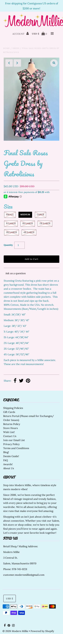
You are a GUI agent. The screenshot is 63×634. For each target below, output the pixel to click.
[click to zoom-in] (54, 63)
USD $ (35, 33)
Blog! (6, 452)
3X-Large (11, 232)
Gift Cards (9, 412)
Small (10, 214)
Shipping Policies (13, 408)
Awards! (8, 464)
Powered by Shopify (42, 631)
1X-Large (27, 223)
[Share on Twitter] (21, 381)
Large (40, 214)
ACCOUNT (18, 33)
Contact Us (9, 436)
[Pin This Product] (28, 381)
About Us (8, 468)
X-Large (11, 223)
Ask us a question (15, 273)
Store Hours (10, 428)
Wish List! (9, 432)
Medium (25, 214)
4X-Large (29, 232)
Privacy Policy (11, 444)
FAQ (5, 460)
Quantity (8, 245)
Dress (16, 48)
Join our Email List (14, 440)
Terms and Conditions (16, 448)
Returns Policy (11, 424)
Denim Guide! (11, 456)
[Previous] (9, 63)
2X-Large (44, 223)
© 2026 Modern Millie (15, 631)
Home (6, 48)
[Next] (17, 63)
